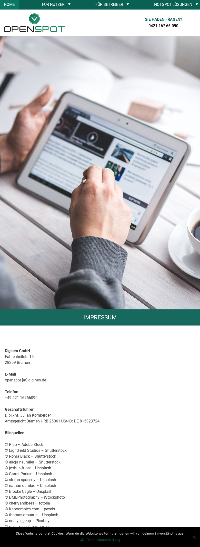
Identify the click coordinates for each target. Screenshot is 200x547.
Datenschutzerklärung (103, 540)
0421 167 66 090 (163, 25)
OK (82, 540)
